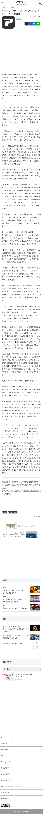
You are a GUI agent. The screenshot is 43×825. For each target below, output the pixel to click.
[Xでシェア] (26, 23)
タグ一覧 (6, 755)
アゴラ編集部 (18, 679)
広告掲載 (6, 774)
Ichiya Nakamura (31, 491)
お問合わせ (7, 780)
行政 (4, 587)
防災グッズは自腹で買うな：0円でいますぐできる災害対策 (15, 591)
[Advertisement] (21, 50)
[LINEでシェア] (38, 23)
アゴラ (18, 19)
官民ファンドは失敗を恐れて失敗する (15, 608)
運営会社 (6, 792)
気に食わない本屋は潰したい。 (13, 643)
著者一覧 (6, 749)
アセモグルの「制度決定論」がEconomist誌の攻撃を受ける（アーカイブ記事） (16, 629)
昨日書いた (6, 107)
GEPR (5, 743)
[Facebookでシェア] (30, 23)
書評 (5, 619)
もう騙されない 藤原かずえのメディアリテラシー (28, 675)
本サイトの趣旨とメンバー (12, 786)
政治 (5, 512)
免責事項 (6, 799)
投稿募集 (6, 768)
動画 (5, 580)
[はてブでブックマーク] (34, 23)
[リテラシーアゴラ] (8, 677)
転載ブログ (13, 512)
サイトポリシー (8, 762)
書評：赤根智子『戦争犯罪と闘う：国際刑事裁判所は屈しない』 (15, 637)
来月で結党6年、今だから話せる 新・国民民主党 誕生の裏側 (15, 600)
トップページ (7, 737)
